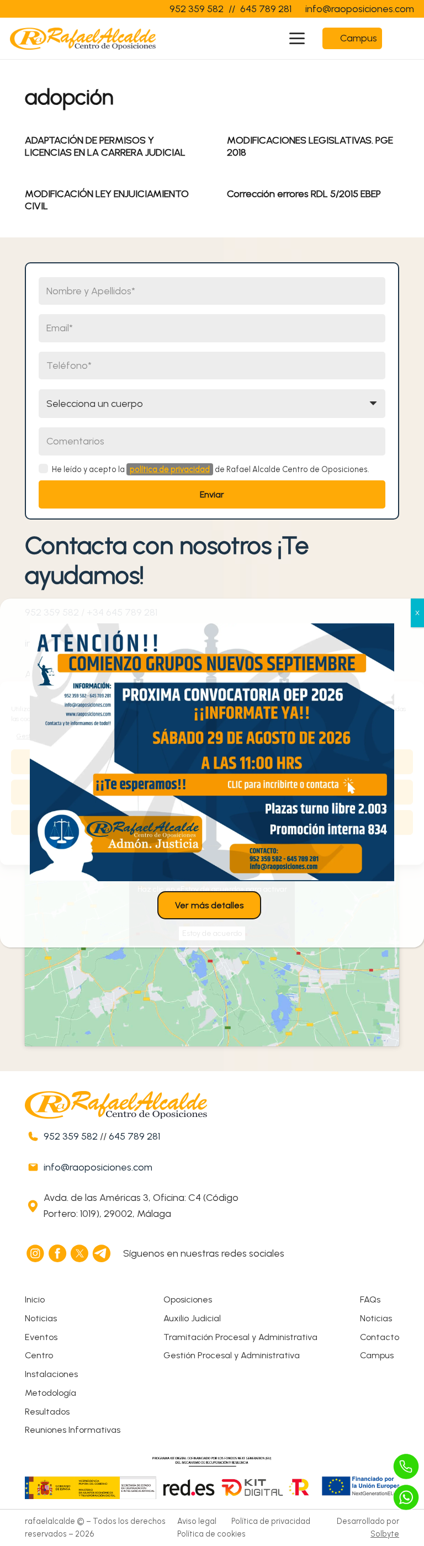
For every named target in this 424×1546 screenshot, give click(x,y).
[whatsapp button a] (406, 1497)
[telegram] (102, 1253)
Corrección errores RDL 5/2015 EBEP (304, 194)
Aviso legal (196, 1521)
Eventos (41, 1337)
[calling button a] (406, 1466)
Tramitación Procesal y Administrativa (240, 1337)
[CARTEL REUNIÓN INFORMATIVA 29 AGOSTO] (212, 752)
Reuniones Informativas (72, 1430)
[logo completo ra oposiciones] (83, 39)
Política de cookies (211, 1534)
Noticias (41, 1318)
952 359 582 (71, 1136)
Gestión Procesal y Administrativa (231, 1355)
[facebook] (58, 1253)
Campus (377, 1355)
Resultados (47, 1411)
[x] (80, 1253)
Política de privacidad (270, 1521)
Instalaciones (51, 1374)
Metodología (50, 1393)
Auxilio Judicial (192, 1318)
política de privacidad (170, 469)
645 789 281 (134, 1136)
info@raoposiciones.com (98, 1167)
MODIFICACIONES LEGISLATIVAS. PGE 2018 (310, 146)
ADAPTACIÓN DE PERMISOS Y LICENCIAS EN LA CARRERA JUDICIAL (105, 146)
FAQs (370, 1299)
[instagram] (36, 1253)
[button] (297, 38)
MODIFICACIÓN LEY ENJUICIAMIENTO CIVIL (107, 200)
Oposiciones (187, 1299)
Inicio (35, 1299)
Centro (39, 1355)
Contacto (379, 1337)
